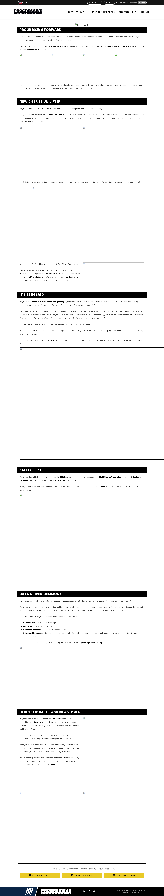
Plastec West (113, 46)
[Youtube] (94, 891)
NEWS (134, 12)
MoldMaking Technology (110, 477)
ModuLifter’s (72, 277)
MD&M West (129, 46)
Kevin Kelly (49, 273)
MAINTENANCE (109, 12)
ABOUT (70, 12)
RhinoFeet (135, 477)
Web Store (109, 3)
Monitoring (89, 301)
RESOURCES (124, 12)
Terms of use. (135, 892)
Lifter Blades (35, 277)
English (24, 3)
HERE (22, 273)
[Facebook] (89, 891)
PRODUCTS (80, 12)
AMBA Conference (59, 46)
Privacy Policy (126, 892)
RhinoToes (24, 480)
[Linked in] (84, 891)
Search (142, 3)
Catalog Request (95, 3)
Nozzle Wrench (60, 480)
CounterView (29, 623)
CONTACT (145, 12)
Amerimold (34, 49)
